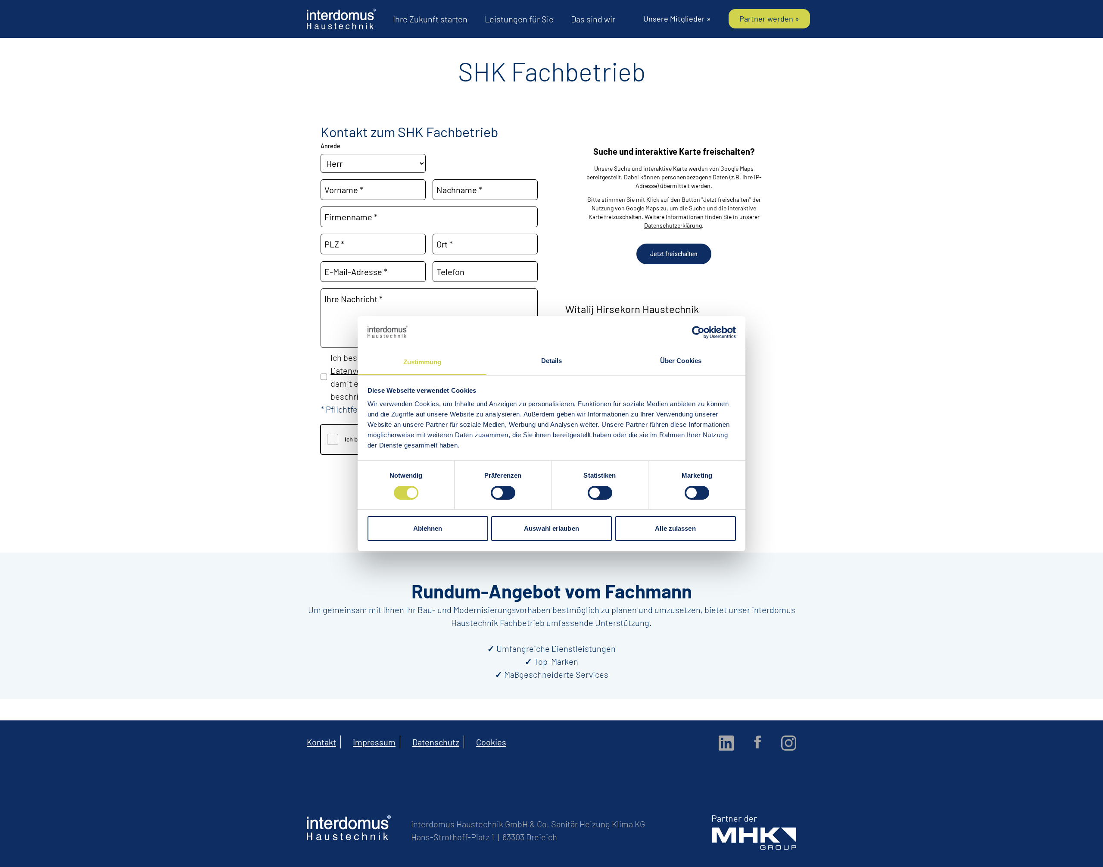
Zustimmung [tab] (422, 362)
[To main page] (341, 19)
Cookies (491, 742)
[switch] (503, 493)
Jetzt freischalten (674, 253)
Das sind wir (593, 19)
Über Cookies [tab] (680, 360)
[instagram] (788, 743)
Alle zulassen (675, 528)
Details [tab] (551, 360)
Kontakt (321, 742)
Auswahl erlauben (551, 528)
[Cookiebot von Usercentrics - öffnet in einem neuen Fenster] (698, 332)
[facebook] (757, 742)
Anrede (330, 146)
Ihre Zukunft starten (430, 19)
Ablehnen (427, 528)
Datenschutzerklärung (673, 225)
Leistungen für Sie (519, 19)
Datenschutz (435, 742)
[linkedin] (726, 743)
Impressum (374, 742)
